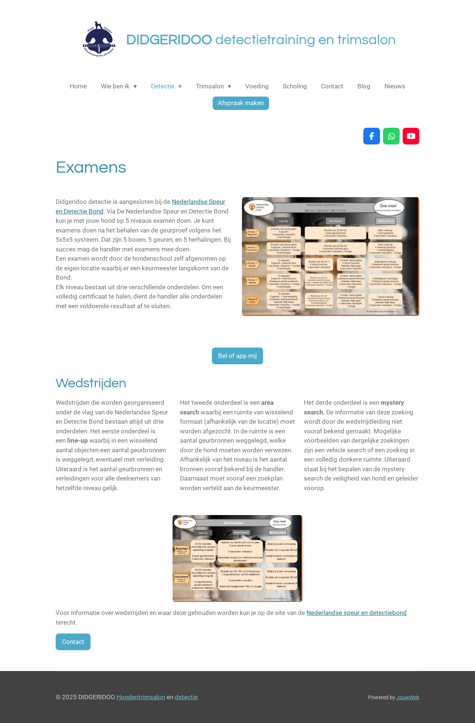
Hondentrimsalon (141, 697)
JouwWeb (407, 697)
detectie (186, 697)
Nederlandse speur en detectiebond (357, 612)
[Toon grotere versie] (330, 256)
